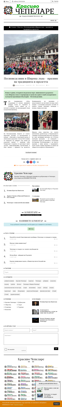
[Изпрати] (56, 348)
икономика (32, 287)
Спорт (20, 305)
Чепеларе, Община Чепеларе (31, 284)
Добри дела (21, 302)
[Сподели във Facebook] (27, 162)
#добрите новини (31, 152)
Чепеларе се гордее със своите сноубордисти (50, 396)
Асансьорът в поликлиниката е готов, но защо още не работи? (48, 311)
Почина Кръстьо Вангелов (48, 302)
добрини (45, 281)
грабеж (13, 284)
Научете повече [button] (18, 404)
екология (53, 281)
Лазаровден (21, 291)
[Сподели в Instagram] (31, 162)
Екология (8, 309)
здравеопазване (15, 294)
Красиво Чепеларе (19, 85)
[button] (53, 20)
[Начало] (10, 27)
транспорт (8, 291)
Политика (8, 307)
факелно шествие (45, 291)
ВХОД (31, 229)
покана (52, 287)
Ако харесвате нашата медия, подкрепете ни (32, 165)
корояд (7, 284)
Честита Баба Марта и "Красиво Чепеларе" (49, 189)
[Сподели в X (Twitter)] (34, 162)
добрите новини (9, 281)
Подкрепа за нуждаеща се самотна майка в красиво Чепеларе (47, 200)
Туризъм (21, 307)
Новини (13, 27)
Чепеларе (38, 281)
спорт (39, 287)
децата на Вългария (32, 291)
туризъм (31, 281)
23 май (6, 294)
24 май (54, 291)
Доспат (19, 284)
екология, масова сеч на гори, (13, 287)
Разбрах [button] (56, 403)
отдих (25, 287)
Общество (20, 27)
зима (14, 291)
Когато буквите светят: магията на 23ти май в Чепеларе (47, 320)
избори (45, 287)
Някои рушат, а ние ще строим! (51, 388)
